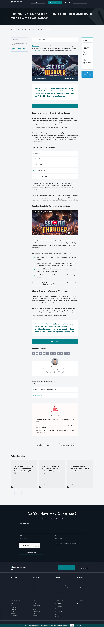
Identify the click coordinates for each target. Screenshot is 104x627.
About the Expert (15, 581)
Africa (12, 605)
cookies (45, 625)
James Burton (50, 40)
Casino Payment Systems (82, 593)
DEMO (80, 2)
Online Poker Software (82, 585)
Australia (13, 613)
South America (14, 607)
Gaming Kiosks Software (82, 589)
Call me (66, 568)
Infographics (35, 615)
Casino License (58, 581)
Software (39, 6)
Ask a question (31, 552)
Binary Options (80, 595)
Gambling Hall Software (82, 587)
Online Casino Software (82, 581)
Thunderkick (35, 46)
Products (17, 6)
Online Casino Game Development (62, 587)
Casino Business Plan (59, 591)
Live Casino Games (37, 581)
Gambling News (17, 29)
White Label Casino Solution (39, 585)
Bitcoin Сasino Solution (38, 583)
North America (14, 609)
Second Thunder (37, 50)
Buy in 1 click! (55, 341)
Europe (12, 611)
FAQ (34, 607)
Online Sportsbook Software (83, 583)
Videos (34, 613)
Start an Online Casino (60, 583)
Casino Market (67, 91)
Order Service (54, 106)
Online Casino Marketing (60, 585)
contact (46, 324)
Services (28, 6)
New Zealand (14, 615)
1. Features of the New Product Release (18, 44)
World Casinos (52, 6)
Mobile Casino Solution (38, 589)
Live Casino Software (81, 591)
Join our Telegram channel (87, 75)
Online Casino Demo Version (61, 593)
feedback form (39, 395)
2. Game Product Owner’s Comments (19, 49)
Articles (34, 603)
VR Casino (35, 591)
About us (74, 6)
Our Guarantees (14, 587)
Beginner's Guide (36, 611)
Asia (12, 603)
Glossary (35, 609)
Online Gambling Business (38, 587)
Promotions (13, 583)
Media (64, 6)
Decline (79, 625)
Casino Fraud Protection (60, 589)
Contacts (13, 585)
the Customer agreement (60, 625)
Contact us (86, 6)
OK (72, 625)
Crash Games (36, 593)
